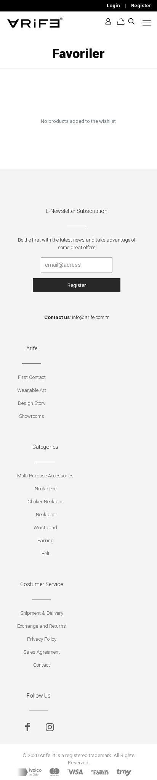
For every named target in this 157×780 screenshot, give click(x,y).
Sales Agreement (41, 652)
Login (113, 5)
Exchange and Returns (41, 626)
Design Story (31, 403)
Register (141, 5)
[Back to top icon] (141, 764)
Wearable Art (31, 390)
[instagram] (49, 727)
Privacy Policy (41, 639)
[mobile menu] (146, 23)
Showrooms (31, 416)
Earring (45, 540)
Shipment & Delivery (41, 613)
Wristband (45, 527)
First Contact (32, 377)
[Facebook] (27, 727)
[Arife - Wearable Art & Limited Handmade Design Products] (35, 21)
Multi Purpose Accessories (45, 476)
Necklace (45, 514)
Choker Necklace (45, 501)
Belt (46, 553)
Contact (41, 665)
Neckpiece (45, 489)
